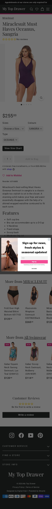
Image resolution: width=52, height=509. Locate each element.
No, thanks (34, 268)
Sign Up (34, 262)
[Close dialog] (49, 239)
